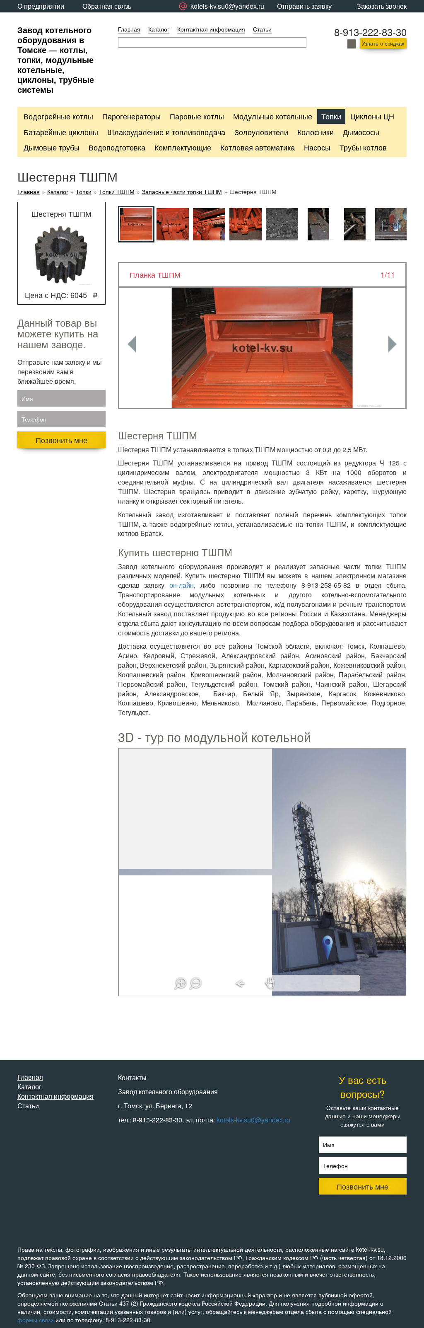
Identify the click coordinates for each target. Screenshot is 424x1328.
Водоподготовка (117, 147)
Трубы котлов (363, 147)
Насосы (317, 147)
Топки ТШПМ (117, 192)
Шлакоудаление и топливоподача (166, 131)
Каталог (158, 29)
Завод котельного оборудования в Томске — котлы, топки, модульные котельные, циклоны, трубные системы (55, 59)
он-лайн (181, 585)
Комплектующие (182, 147)
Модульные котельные (272, 116)
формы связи (35, 1320)
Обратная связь (106, 6)
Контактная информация (211, 29)
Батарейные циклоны (61, 131)
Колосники (315, 131)
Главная (129, 29)
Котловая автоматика (257, 147)
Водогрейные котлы (58, 116)
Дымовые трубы (52, 147)
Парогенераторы (131, 116)
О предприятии (40, 6)
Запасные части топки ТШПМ (182, 192)
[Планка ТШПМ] (262, 348)
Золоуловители (261, 131)
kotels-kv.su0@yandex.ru (253, 1119)
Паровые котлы (197, 116)
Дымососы (361, 131)
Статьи (262, 29)
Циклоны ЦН (372, 116)
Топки (331, 116)
